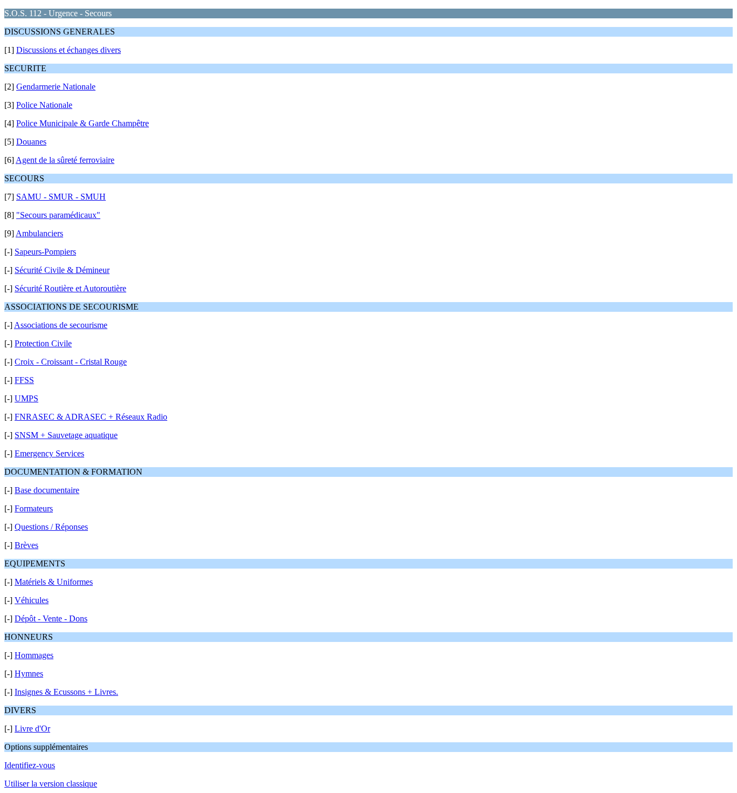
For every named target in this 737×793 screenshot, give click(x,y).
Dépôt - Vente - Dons (51, 618)
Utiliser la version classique (50, 783)
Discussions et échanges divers (68, 49)
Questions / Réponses (51, 526)
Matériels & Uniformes (54, 581)
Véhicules (32, 600)
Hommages (34, 655)
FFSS (24, 380)
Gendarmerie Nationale (55, 86)
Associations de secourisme (60, 325)
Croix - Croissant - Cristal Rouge (71, 361)
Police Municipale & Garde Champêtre (82, 123)
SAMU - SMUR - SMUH (61, 196)
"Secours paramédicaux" (58, 215)
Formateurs (34, 508)
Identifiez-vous (29, 765)
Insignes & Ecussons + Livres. (66, 691)
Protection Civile (43, 343)
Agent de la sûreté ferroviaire (65, 160)
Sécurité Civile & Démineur (62, 270)
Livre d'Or (32, 728)
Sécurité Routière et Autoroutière (70, 288)
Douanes (31, 141)
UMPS (26, 398)
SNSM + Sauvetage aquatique (66, 435)
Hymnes (29, 673)
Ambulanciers (39, 233)
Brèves (26, 545)
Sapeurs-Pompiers (45, 251)
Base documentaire (47, 490)
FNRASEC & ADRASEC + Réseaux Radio (91, 416)
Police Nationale (44, 105)
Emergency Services (49, 453)
